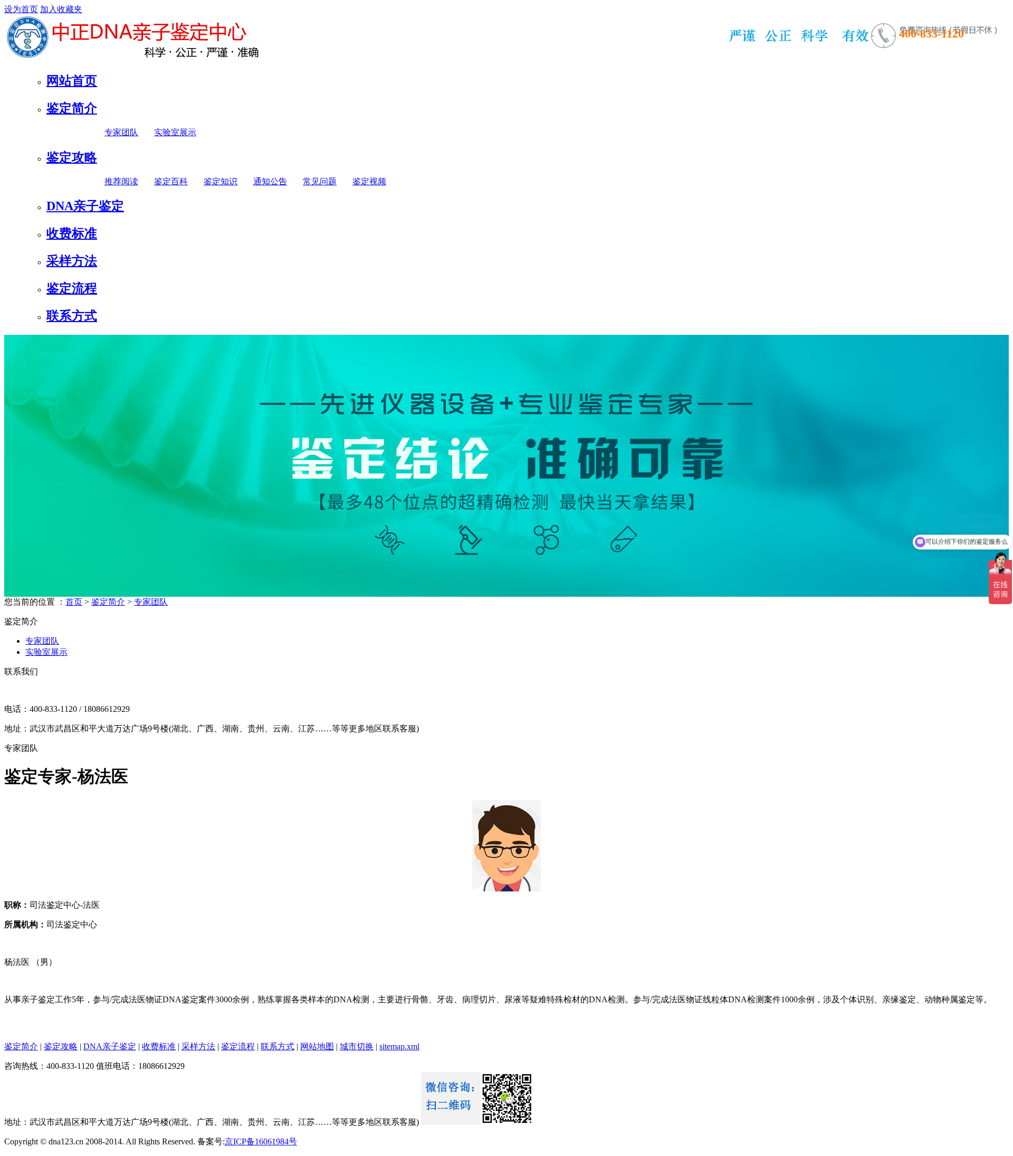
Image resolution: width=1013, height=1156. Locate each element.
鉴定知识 (220, 181)
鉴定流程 (71, 288)
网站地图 (317, 1046)
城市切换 (357, 1046)
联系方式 (71, 316)
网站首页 (71, 81)
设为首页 (21, 9)
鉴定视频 (369, 181)
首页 (73, 601)
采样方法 (71, 261)
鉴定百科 (171, 181)
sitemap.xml (399, 1046)
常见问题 (320, 181)
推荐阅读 (121, 181)
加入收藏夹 (61, 9)
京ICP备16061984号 (261, 1141)
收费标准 (71, 233)
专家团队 (121, 132)
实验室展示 (175, 132)
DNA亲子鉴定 (85, 206)
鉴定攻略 (71, 157)
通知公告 (270, 181)
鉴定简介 (71, 108)
